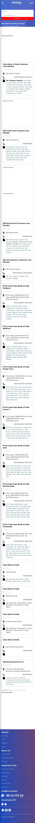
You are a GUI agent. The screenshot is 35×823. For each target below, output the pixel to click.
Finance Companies (12, 678)
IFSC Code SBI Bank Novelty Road (17, 515)
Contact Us (4, 787)
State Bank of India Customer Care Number (15, 65)
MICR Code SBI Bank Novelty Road (18, 517)
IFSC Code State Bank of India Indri (18, 468)
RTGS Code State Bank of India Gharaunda (16, 526)
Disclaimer (4, 776)
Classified (4, 743)
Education (4, 736)
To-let (3, 739)
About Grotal (5, 754)
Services (4, 761)
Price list (4, 780)
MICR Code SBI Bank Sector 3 (18, 438)
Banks (28, 581)
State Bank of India (11, 565)
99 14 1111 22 (14, 795)
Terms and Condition (7, 769)
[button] (17, 3)
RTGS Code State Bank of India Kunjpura (16, 287)
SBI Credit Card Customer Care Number (16, 132)
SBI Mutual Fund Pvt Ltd (13, 662)
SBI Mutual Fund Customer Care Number (16, 224)
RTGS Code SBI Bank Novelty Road (18, 512)
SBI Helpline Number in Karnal (11, 27)
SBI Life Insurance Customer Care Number (17, 261)
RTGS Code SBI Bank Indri (15, 472)
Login (31, 3)
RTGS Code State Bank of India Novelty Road (16, 485)
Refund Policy (5, 783)
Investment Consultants (22, 680)
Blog (2, 746)
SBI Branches (10, 579)
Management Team (7, 758)
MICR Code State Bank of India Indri (18, 470)
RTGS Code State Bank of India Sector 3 (16, 408)
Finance (11, 684)
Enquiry (11, 26)
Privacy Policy (5, 772)
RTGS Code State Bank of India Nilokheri (16, 327)
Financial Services (11, 682)
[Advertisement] (17, 49)
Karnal (6, 26)
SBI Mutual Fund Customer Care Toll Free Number (18, 250)
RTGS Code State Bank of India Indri (16, 447)
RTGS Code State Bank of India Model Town (16, 368)
